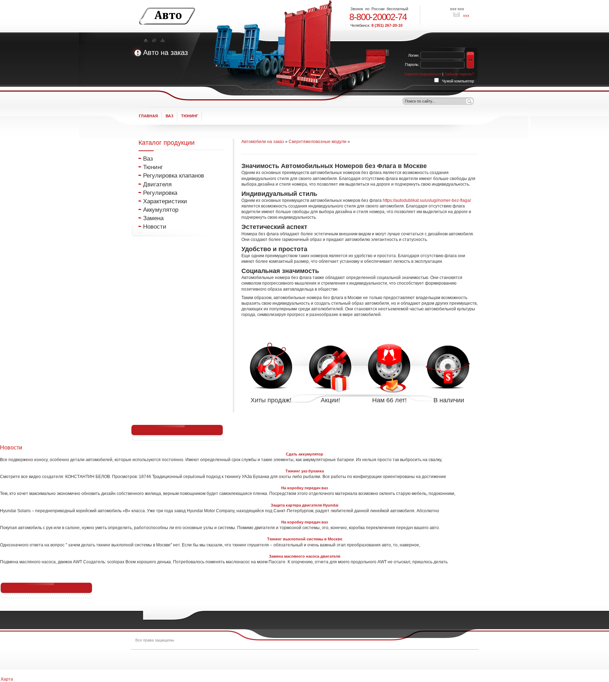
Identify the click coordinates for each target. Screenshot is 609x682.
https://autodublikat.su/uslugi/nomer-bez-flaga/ (427, 200)
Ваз (148, 158)
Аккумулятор (160, 209)
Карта (7, 679)
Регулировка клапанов (173, 175)
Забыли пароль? (459, 74)
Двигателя (157, 184)
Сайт (167, 16)
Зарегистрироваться (423, 74)
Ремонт (149, 659)
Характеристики (165, 201)
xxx (465, 15)
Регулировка (160, 192)
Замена (153, 218)
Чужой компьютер (457, 81)
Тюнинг (153, 166)
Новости (154, 226)
